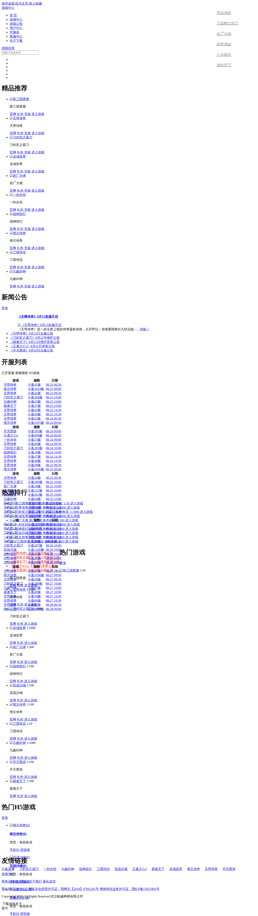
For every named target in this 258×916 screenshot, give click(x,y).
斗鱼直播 (8, 869)
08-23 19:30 (53, 414)
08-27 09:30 (53, 579)
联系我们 (21, 881)
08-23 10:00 (53, 397)
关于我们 (35, 881)
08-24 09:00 (53, 422)
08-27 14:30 (53, 596)
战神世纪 (10, 452)
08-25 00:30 (53, 465)
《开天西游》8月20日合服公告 (31, 350)
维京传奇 (224, 44)
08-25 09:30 (53, 477)
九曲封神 (224, 54)
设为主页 (21, 3)
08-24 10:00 (53, 448)
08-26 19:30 (53, 562)
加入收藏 (35, 3)
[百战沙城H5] (20, 857)
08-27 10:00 (53, 583)
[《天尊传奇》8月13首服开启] (39, 325)
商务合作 (8, 881)
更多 (5, 308)
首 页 (13, 15)
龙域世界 (175, 869)
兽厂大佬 (224, 33)
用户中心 (16, 28)
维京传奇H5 (18, 834)
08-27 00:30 (53, 571)
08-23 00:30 (53, 384)
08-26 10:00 (53, 545)
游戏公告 (16, 23)
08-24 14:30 (53, 456)
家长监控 (49, 881)
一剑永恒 (10, 439)
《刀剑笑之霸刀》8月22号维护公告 (35, 337)
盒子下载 (16, 40)
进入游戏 (37, 114)
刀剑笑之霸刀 (227, 23)
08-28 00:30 (53, 604)
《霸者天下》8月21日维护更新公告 (35, 342)
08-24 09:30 (53, 444)
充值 (27, 114)
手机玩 (14, 850)
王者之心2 (11, 435)
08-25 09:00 (53, 469)
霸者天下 (224, 65)
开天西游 (10, 431)
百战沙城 (10, 549)
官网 (13, 114)
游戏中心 (8, 7)
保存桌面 (8, 3)
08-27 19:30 (53, 600)
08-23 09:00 (53, 389)
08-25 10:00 (53, 482)
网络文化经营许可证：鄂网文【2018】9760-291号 (63, 889)
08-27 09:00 (53, 575)
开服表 (14, 32)
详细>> (144, 329)
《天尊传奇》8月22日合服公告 (31, 333)
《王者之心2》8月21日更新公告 (32, 346)
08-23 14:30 (53, 410)
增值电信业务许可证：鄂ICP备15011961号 (129, 889)
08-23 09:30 (53, 393)
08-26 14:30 (53, 558)
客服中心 (16, 36)
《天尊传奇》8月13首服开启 (38, 316)
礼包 (20, 114)
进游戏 (25, 850)
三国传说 (103, 869)
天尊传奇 (224, 12)
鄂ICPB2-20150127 (15, 889)
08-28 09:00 (53, 609)
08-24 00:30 (53, 418)
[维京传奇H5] (20, 825)
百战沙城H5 (18, 865)
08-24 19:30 (53, 461)
